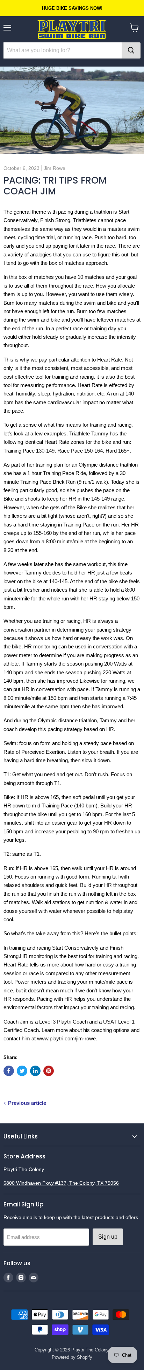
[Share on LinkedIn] (35, 1071)
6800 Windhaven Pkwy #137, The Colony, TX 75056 (61, 1183)
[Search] (131, 50)
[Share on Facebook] (8, 1071)
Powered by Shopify (72, 1357)
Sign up (107, 1237)
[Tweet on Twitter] (22, 1071)
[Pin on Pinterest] (48, 1071)
